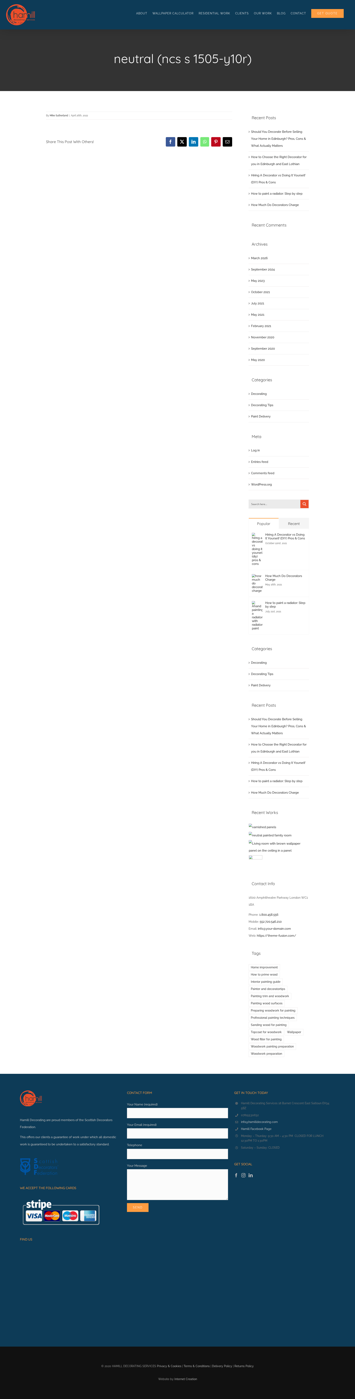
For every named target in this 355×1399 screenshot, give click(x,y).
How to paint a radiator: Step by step (276, 193)
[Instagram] (243, 1175)
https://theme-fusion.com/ (276, 936)
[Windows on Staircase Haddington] (256, 862)
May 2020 (258, 360)
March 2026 (259, 258)
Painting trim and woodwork (270, 996)
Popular (263, 523)
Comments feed (262, 473)
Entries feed (259, 462)
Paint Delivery (261, 416)
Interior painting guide (265, 981)
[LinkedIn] (251, 1175)
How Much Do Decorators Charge (275, 205)
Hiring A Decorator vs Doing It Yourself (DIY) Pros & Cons (285, 536)
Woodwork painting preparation (272, 1046)
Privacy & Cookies (169, 1366)
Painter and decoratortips (268, 989)
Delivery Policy (222, 1366)
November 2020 (262, 337)
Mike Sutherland (59, 115)
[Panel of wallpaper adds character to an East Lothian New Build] (279, 847)
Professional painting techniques (273, 1017)
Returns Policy (244, 1366)
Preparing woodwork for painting (273, 1010)
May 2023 (258, 281)
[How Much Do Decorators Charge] (257, 577)
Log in (255, 450)
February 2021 (261, 326)
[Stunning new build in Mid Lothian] (270, 835)
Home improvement (264, 967)
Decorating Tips (262, 405)
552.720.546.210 (271, 922)
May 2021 (257, 315)
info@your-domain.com (274, 929)
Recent (294, 523)
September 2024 (263, 269)
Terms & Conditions (197, 1366)
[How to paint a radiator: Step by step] (257, 604)
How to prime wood (264, 974)
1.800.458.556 (268, 915)
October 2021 (260, 292)
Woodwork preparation (266, 1053)
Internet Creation (185, 1379)
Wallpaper (294, 1032)
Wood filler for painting (266, 1039)
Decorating (259, 394)
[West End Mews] (263, 827)
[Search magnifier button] (304, 504)
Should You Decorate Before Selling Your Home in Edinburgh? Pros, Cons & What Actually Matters (278, 139)
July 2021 (257, 303)
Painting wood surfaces (266, 1003)
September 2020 (263, 348)
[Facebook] (236, 1175)
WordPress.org (261, 484)
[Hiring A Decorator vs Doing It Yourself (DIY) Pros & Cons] (257, 536)
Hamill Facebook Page (256, 1129)
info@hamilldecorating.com (259, 1122)
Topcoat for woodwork (266, 1032)
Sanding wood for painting (269, 1025)
